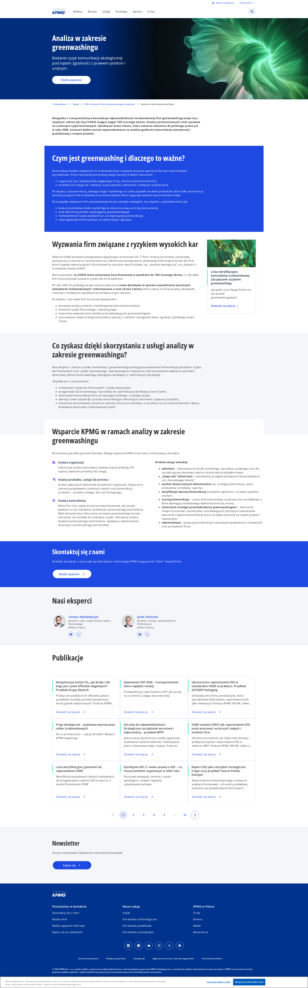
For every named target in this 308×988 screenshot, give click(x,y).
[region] (154, 982)
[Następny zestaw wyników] (195, 815)
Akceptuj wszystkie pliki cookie (249, 982)
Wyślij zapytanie (71, 80)
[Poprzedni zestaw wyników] (113, 815)
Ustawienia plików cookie (218, 982)
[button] (70, 634)
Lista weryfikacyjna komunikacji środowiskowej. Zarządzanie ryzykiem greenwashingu (230, 277)
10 (184, 815)
